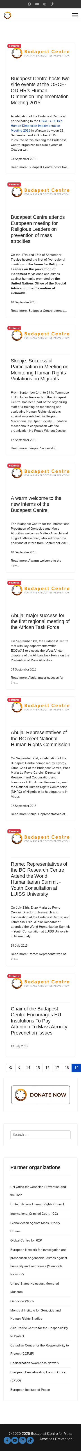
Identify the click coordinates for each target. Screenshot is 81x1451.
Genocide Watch (22, 1301)
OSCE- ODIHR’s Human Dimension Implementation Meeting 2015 (36, 125)
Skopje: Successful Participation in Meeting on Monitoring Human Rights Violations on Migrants (39, 369)
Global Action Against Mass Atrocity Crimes (35, 1227)
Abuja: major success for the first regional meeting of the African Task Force (40, 621)
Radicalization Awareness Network (34, 1363)
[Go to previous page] (19, 1068)
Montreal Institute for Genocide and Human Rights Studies (35, 1314)
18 (67, 1068)
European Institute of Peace (30, 1389)
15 (38, 1068)
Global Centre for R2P (26, 1240)
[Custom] (52, 4)
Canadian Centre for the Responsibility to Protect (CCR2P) (39, 1349)
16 (47, 1068)
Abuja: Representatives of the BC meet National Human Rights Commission (40, 738)
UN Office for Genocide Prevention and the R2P (38, 1191)
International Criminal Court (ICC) (34, 1213)
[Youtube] (37, 4)
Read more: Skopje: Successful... (34, 448)
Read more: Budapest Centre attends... (39, 310)
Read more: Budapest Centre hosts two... (40, 167)
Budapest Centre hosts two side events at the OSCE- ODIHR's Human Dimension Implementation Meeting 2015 (40, 90)
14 (28, 1068)
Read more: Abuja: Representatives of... (39, 814)
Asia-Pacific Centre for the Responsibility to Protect (39, 1332)
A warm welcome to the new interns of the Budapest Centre (36, 504)
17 (57, 1068)
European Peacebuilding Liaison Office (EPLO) (37, 1376)
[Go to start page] (11, 1068)
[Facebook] (29, 4)
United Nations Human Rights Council (37, 1204)
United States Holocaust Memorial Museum (34, 1288)
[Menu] (75, 15)
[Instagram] (44, 4)
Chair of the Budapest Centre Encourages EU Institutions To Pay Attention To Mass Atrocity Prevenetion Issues (39, 1021)
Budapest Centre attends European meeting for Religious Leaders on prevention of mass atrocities (38, 229)
